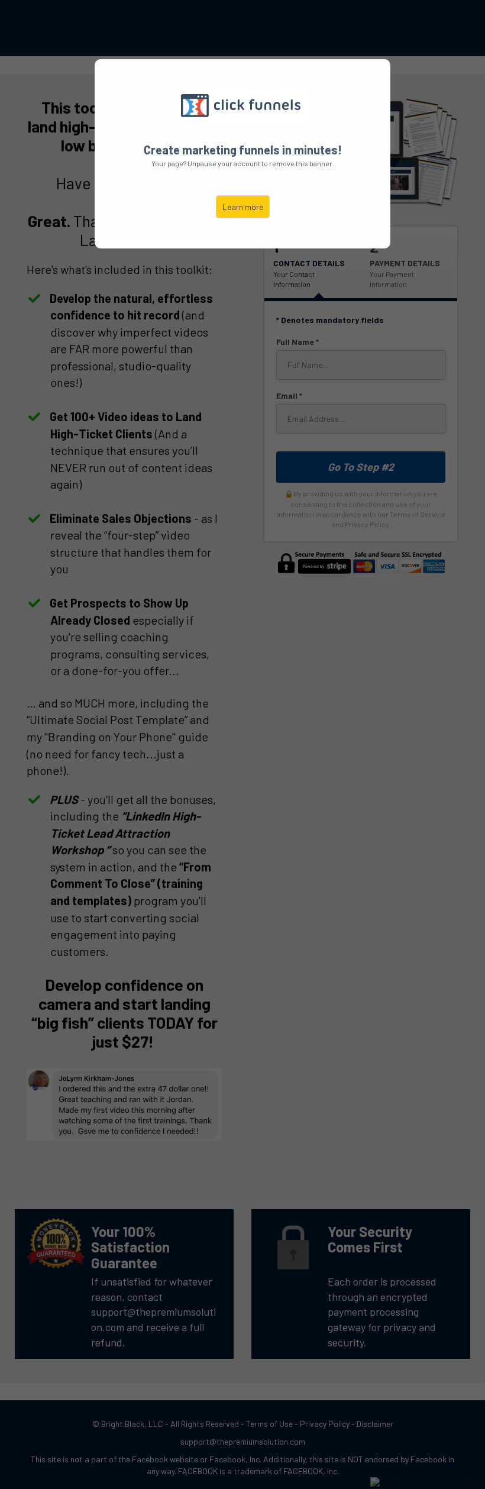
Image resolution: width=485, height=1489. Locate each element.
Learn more (242, 207)
